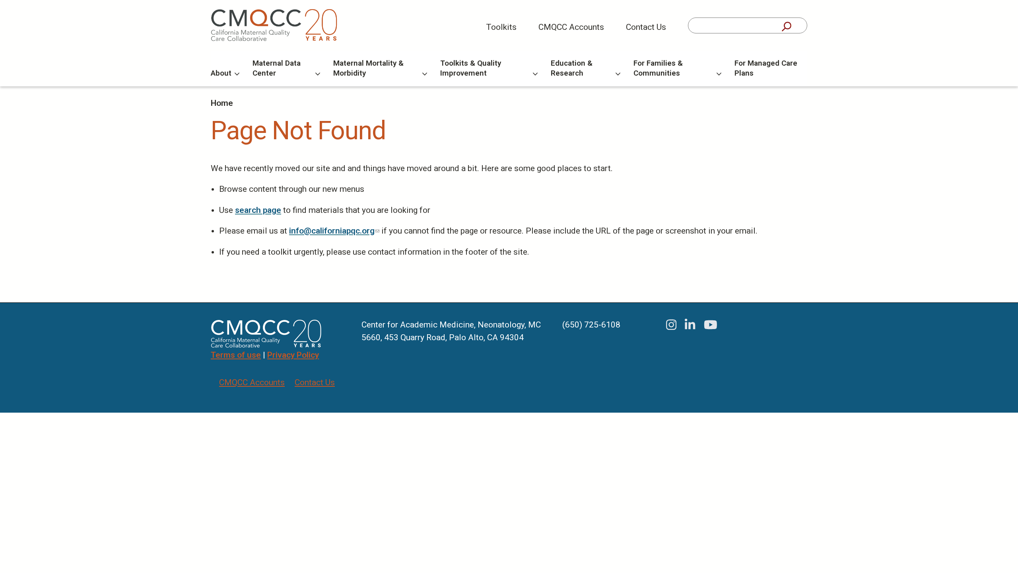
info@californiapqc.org (334, 231)
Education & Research (572, 68)
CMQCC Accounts (571, 27)
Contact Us (646, 27)
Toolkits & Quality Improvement (470, 68)
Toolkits (501, 27)
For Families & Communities (658, 68)
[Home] (274, 25)
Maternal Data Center (277, 68)
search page (258, 210)
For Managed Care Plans (765, 68)
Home (222, 103)
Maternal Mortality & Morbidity (368, 68)
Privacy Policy (293, 355)
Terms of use (236, 355)
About (221, 73)
